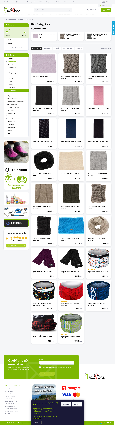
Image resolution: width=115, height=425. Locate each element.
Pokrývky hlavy (12, 87)
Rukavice (11, 93)
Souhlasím (77, 404)
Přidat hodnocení (12, 245)
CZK (106, 2)
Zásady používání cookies (11, 411)
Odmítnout (66, 404)
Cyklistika (10, 58)
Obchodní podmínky (10, 406)
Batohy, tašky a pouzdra (14, 98)
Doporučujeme (36, 48)
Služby (9, 133)
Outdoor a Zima (12, 61)
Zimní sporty (11, 110)
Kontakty (7, 413)
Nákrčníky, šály (12, 90)
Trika (10, 70)
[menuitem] (8, 15)
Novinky (10, 130)
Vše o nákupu (7, 2)
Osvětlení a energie (12, 104)
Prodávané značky (9, 403)
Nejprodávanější (68, 48)
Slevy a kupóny (50, 2)
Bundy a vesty (12, 75)
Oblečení (10, 64)
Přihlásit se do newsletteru (47, 373)
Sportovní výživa (12, 113)
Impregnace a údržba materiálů (16, 101)
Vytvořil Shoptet (95, 422)
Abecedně (79, 48)
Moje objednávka (17, 2)
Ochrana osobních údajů (11, 408)
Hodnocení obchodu (39, 2)
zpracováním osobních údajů (55, 367)
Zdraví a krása (11, 116)
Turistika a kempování (13, 107)
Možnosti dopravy (27, 2)
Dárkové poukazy (12, 127)
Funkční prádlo (12, 67)
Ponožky (11, 84)
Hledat (70, 9)
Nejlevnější (47, 48)
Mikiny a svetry (12, 73)
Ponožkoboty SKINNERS (14, 119)
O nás (6, 416)
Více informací (37, 418)
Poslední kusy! (11, 121)
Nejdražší (57, 48)
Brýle (9, 96)
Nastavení (37, 422)
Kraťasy (11, 78)
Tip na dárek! (11, 124)
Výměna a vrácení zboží (61, 2)
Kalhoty (11, 81)
